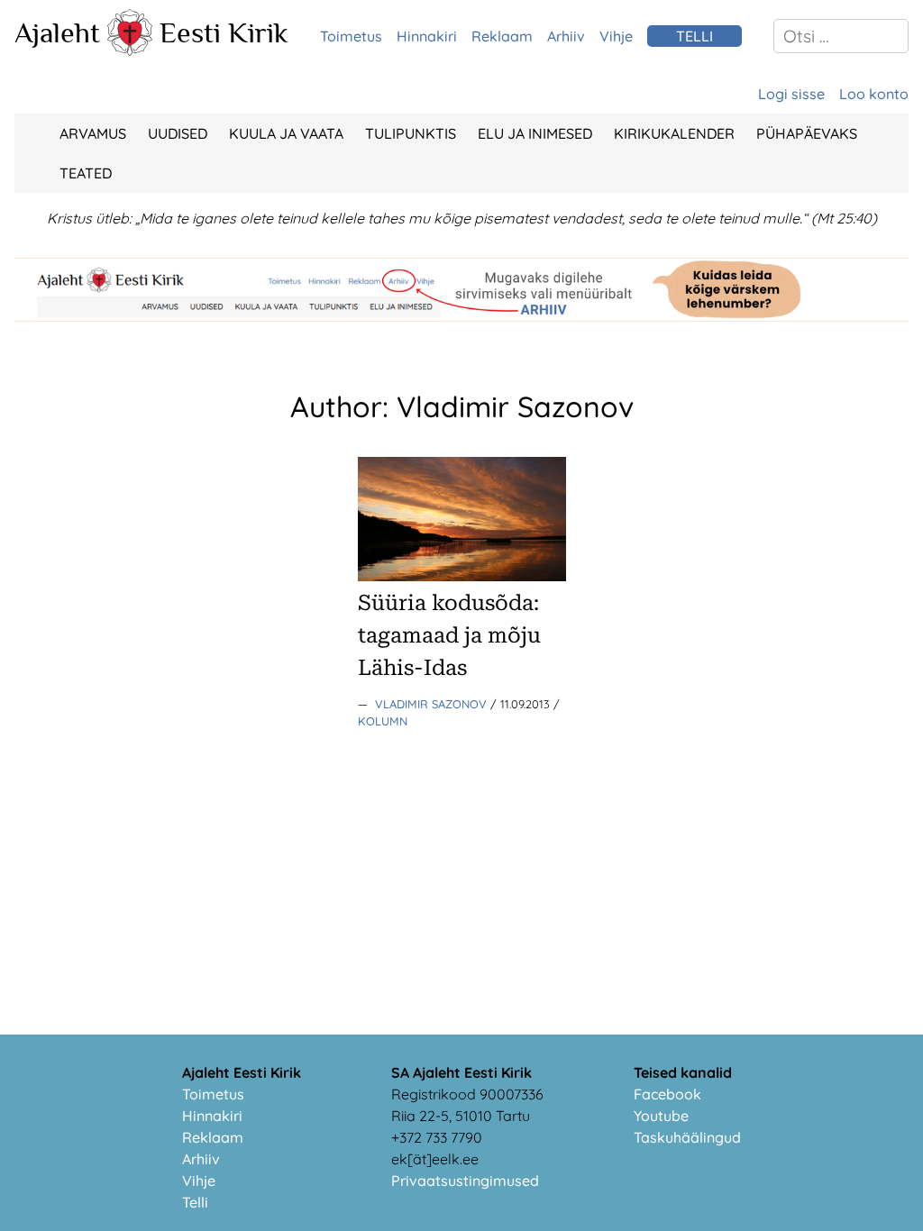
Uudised (177, 133)
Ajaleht (57, 32)
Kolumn (382, 721)
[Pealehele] (129, 50)
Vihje (616, 36)
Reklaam (502, 36)
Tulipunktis (410, 133)
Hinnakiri (427, 36)
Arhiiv (566, 36)
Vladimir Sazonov (432, 704)
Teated (85, 173)
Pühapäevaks (806, 133)
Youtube (661, 1116)
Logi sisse (791, 94)
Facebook (667, 1094)
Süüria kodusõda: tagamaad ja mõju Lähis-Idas (449, 635)
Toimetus (351, 36)
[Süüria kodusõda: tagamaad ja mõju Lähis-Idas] (462, 576)
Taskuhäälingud (687, 1137)
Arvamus (92, 133)
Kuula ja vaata (286, 133)
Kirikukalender (674, 133)
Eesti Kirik (224, 32)
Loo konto (874, 94)
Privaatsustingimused (465, 1181)
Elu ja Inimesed (535, 133)
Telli (195, 1202)
